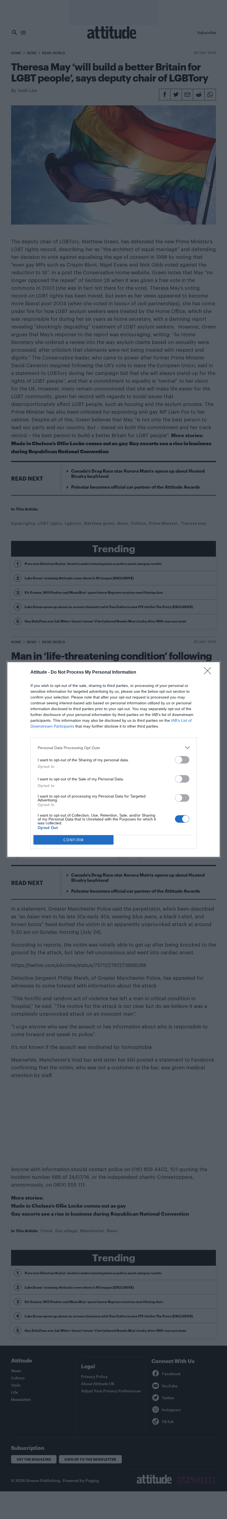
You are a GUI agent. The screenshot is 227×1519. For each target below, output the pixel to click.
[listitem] (113, 748)
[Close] (209, 672)
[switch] (182, 760)
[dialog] (113, 759)
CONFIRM (73, 840)
